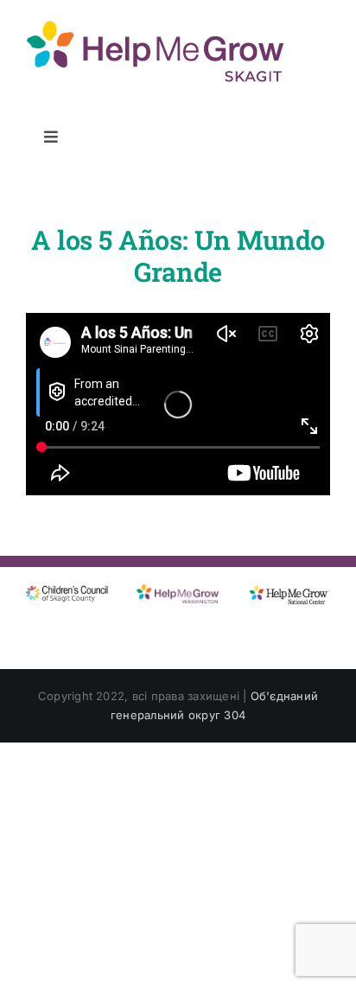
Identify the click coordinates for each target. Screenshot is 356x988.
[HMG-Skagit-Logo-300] (155, 24)
